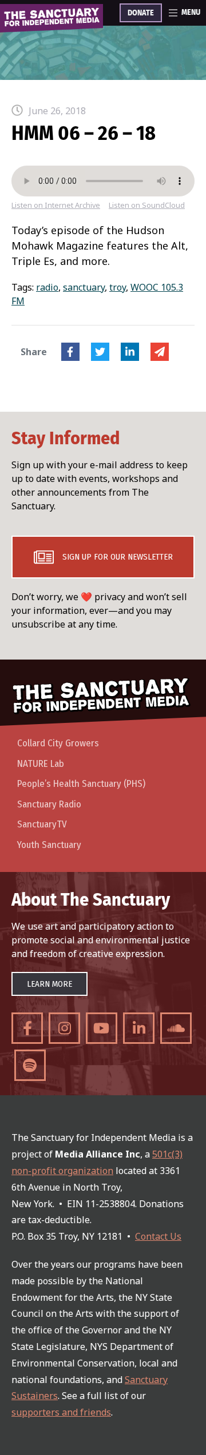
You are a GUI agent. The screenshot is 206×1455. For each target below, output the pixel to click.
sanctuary (84, 287)
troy (117, 287)
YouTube (101, 1028)
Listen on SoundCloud (147, 205)
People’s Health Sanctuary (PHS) (81, 784)
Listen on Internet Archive (55, 205)
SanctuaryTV (42, 824)
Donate (141, 13)
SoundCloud (176, 1028)
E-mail (159, 352)
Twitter (100, 352)
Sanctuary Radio (49, 804)
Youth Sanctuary (49, 845)
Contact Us (158, 1236)
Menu (190, 13)
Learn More (49, 984)
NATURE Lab (40, 764)
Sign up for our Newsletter (117, 557)
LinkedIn (130, 352)
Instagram (64, 1028)
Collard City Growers (58, 743)
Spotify (30, 1065)
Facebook (70, 352)
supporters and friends (61, 1412)
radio (47, 287)
